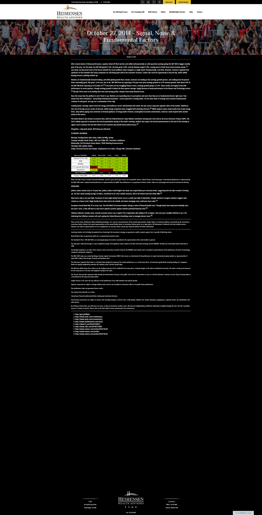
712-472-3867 (106, 2)
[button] (120, 12)
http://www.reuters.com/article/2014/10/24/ (91, 329)
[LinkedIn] (148, 2)
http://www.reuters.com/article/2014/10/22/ (91, 334)
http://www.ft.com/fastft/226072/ (87, 324)
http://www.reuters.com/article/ (87, 331)
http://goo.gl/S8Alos (82, 314)
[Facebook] (154, 2)
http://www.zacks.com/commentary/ (89, 316)
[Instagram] (159, 2)
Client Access (168, 2)
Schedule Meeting (183, 2)
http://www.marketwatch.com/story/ (89, 321)
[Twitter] (142, 2)
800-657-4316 (174, 508)
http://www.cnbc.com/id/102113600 (88, 326)
